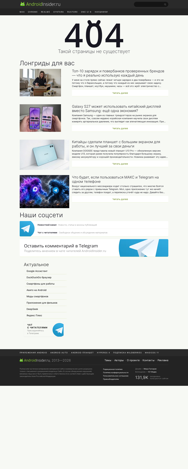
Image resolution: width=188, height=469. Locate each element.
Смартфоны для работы (41, 283)
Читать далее (120, 93)
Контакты (148, 360)
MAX (22, 12)
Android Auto (59, 353)
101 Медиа (152, 372)
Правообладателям (111, 379)
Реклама (163, 360)
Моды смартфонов (37, 296)
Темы (107, 360)
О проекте (133, 360)
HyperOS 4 (103, 353)
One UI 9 (86, 12)
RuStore (72, 12)
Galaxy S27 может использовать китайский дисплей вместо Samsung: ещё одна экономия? (116, 108)
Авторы (119, 360)
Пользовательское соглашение (115, 376)
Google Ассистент (37, 271)
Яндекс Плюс (34, 315)
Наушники (101, 12)
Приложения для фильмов (42, 302)
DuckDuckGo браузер (39, 277)
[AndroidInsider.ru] (40, 4)
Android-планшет (82, 353)
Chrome (33, 12)
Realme (45, 12)
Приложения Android (33, 353)
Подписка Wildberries (127, 353)
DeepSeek (32, 309)
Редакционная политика (112, 369)
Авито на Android (37, 290)
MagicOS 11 (152, 353)
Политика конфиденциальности (115, 372)
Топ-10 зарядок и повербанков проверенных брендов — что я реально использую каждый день (118, 73)
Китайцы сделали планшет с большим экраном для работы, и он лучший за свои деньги (116, 144)
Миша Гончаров (150, 369)
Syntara (58, 12)
